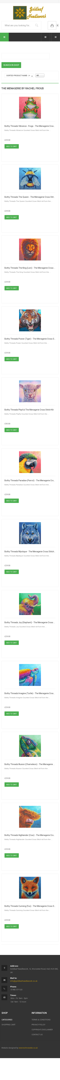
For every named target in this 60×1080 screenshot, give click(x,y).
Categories (7, 1020)
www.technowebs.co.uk (28, 1048)
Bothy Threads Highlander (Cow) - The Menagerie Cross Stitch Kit (30, 835)
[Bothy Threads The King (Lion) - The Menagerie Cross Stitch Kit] (30, 249)
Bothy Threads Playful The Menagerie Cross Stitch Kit (29, 410)
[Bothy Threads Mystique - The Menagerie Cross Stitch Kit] (30, 533)
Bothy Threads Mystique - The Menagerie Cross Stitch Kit (30, 551)
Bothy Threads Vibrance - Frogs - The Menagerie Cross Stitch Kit (30, 126)
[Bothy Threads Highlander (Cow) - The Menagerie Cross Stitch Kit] (30, 816)
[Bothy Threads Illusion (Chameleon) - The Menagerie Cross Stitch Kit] (30, 746)
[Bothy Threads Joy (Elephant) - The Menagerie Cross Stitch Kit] (30, 604)
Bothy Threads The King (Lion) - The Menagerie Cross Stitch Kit (30, 268)
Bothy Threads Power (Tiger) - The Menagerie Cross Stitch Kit (30, 339)
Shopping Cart (8, 1025)
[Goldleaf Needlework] (30, 13)
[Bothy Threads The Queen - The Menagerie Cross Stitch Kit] (30, 178)
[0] (52, 25)
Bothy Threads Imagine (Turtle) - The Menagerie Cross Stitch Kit (30, 693)
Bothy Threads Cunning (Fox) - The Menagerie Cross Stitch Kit (30, 906)
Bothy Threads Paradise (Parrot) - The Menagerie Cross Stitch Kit (30, 480)
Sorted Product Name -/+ (18, 76)
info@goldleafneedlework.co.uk (23, 981)
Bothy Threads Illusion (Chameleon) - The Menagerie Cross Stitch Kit (30, 764)
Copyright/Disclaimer (42, 1029)
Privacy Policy (38, 1025)
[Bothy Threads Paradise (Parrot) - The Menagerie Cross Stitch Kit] (30, 462)
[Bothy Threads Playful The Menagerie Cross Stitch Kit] (30, 391)
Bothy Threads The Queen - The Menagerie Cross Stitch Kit (30, 197)
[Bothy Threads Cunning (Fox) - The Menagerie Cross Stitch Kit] (30, 887)
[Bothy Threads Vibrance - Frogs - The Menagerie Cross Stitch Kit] (30, 107)
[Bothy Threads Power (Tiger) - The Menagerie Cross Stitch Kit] (30, 320)
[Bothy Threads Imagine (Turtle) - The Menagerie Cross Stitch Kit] (30, 675)
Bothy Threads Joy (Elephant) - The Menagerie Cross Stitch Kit (30, 622)
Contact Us (37, 1034)
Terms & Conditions (41, 1020)
